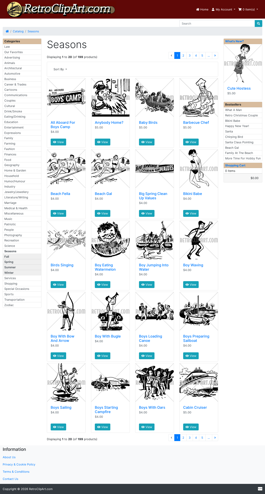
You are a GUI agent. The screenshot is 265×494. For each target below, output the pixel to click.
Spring (8, 262)
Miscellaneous (13, 213)
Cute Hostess (239, 88)
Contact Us (10, 479)
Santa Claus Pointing (239, 142)
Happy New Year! (237, 126)
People (9, 229)
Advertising (12, 57)
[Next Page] (215, 55)
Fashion (9, 149)
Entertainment (14, 127)
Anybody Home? (109, 122)
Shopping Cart (235, 165)
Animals (9, 63)
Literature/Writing (16, 197)
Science (9, 246)
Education (11, 122)
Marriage (10, 203)
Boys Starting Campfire (106, 409)
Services (10, 278)
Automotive (12, 73)
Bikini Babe (192, 194)
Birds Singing (62, 265)
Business (10, 79)
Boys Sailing (61, 407)
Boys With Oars (152, 407)
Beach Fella (60, 194)
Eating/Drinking (14, 116)
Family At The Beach (239, 153)
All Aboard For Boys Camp (63, 124)
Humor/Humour (14, 181)
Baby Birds (148, 122)
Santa (229, 131)
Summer (10, 267)
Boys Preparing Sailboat (196, 338)
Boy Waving (193, 265)
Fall (6, 256)
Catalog (18, 31)
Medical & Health (15, 208)
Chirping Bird (234, 137)
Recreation (11, 240)
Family (8, 138)
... (209, 55)
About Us (9, 457)
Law (7, 46)
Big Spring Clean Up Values (153, 196)
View (60, 142)
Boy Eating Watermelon (105, 267)
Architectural (13, 68)
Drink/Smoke (13, 111)
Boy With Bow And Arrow (62, 338)
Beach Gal (103, 194)
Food (7, 160)
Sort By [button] (59, 69)
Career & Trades (15, 84)
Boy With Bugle (108, 336)
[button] (223, 9)
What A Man (233, 110)
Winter (9, 272)
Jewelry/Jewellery (16, 192)
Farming (9, 143)
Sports (9, 294)
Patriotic (10, 224)
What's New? (234, 41)
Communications (15, 95)
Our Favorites (13, 52)
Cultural (9, 106)
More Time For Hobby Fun (243, 158)
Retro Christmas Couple (241, 115)
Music (8, 219)
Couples (10, 100)
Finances (10, 154)
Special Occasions (16, 289)
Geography (11, 165)
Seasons (33, 31)
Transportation (14, 299)
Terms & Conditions (16, 471)
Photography (13, 235)
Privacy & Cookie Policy (19, 464)
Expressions (12, 133)
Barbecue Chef (196, 122)
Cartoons (10, 89)
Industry (9, 186)
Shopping (10, 283)
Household (11, 176)
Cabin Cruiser (195, 407)
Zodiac (9, 305)
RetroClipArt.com (41, 489)
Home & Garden (15, 170)
